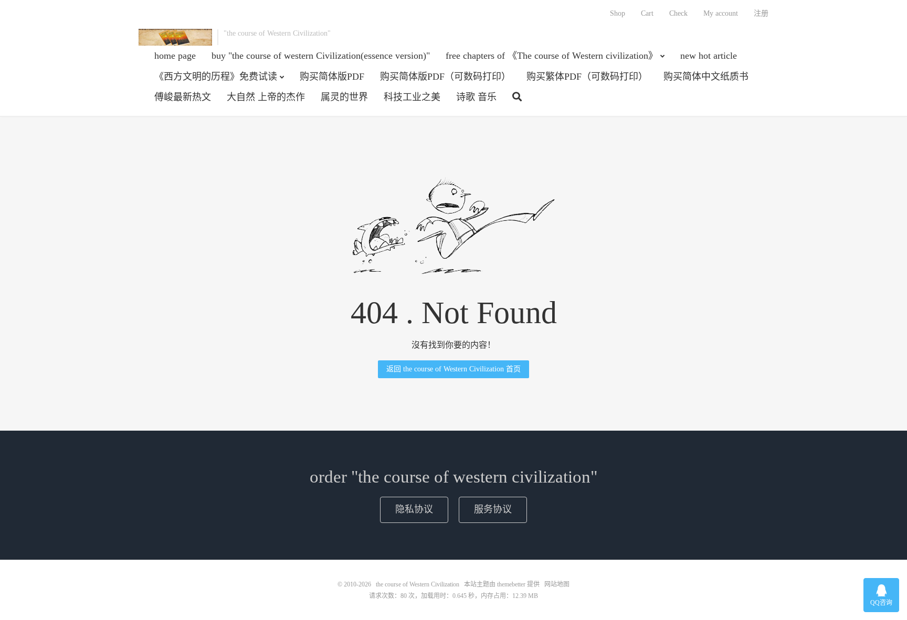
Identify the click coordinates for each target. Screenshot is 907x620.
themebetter (511, 584)
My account (720, 13)
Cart (647, 13)
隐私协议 (414, 509)
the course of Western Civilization (175, 37)
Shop (617, 13)
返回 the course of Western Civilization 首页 (453, 369)
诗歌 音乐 (476, 97)
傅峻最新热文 (182, 97)
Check (678, 13)
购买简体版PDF (332, 76)
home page (175, 55)
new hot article (708, 55)
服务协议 (493, 509)
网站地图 (556, 584)
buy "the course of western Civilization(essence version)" (321, 55)
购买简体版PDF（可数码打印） (445, 76)
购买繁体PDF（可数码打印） (587, 76)
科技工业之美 (412, 97)
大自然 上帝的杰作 (266, 97)
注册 (761, 13)
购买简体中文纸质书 (705, 76)
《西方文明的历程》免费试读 (215, 76)
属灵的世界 (344, 97)
